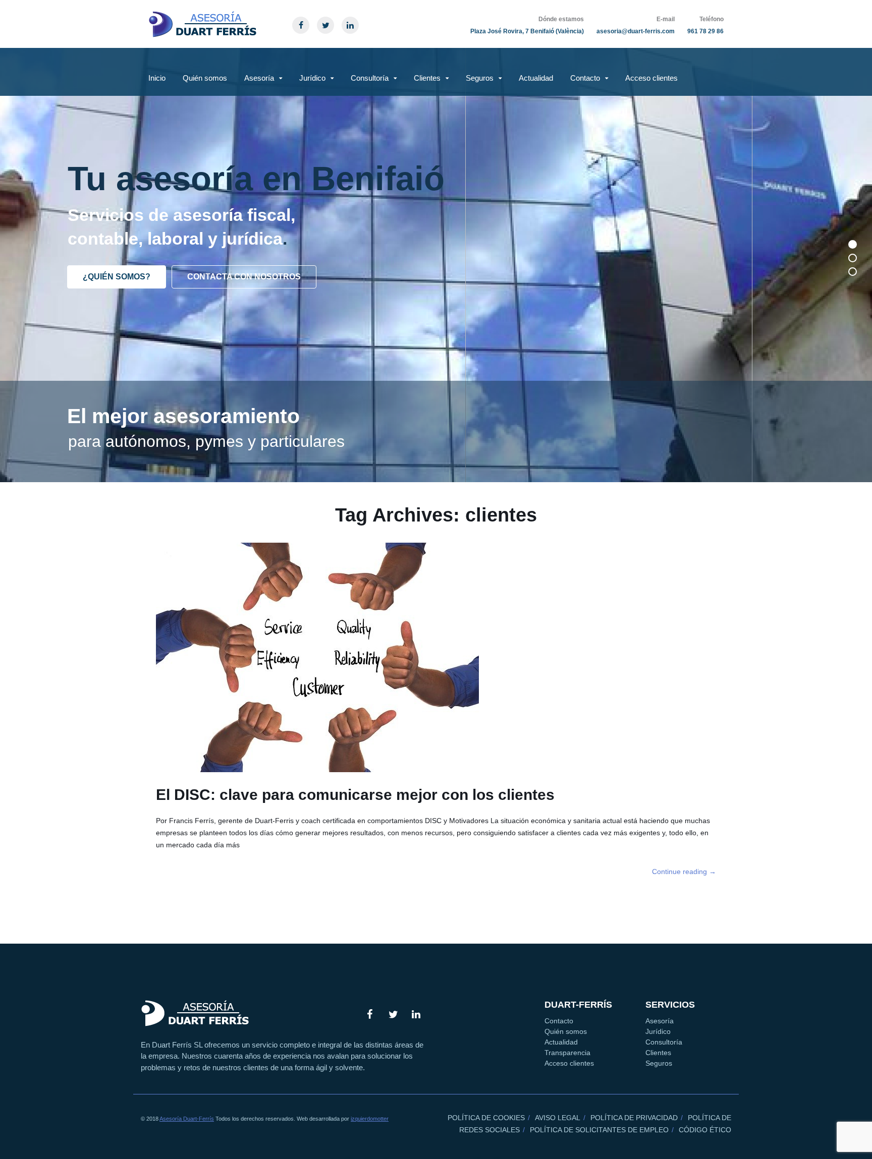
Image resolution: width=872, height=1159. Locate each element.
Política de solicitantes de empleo (599, 1130)
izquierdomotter (370, 1119)
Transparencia (567, 1053)
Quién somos (205, 78)
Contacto (585, 78)
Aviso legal (557, 1118)
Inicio (157, 78)
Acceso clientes (651, 78)
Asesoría (259, 78)
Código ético (705, 1130)
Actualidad (536, 78)
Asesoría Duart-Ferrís (186, 1119)
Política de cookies (486, 1118)
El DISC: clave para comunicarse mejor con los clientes (355, 794)
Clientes (427, 78)
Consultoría (370, 78)
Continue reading (684, 871)
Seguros (480, 78)
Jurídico (312, 78)
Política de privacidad (634, 1118)
